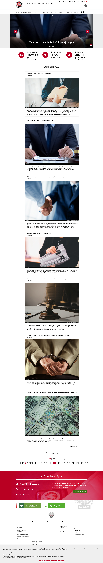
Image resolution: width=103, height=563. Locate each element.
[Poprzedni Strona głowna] (17, 506)
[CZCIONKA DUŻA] (82, 1)
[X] (84, 12)
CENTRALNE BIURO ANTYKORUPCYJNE (39, 3)
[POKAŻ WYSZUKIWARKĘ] (85, 5)
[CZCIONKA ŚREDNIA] (81, 1)
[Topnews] (15, 31)
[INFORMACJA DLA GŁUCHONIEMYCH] (67, 2)
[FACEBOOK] (82, 12)
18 (54, 462)
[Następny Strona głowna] (85, 506)
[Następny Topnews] (87, 31)
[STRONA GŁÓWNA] (17, 12)
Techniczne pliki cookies (8, 554)
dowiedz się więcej (80, 491)
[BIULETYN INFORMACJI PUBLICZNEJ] (86, 1)
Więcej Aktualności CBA (73, 446)
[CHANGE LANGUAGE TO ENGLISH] (84, 1)
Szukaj (64, 459)
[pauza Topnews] (91, 45)
